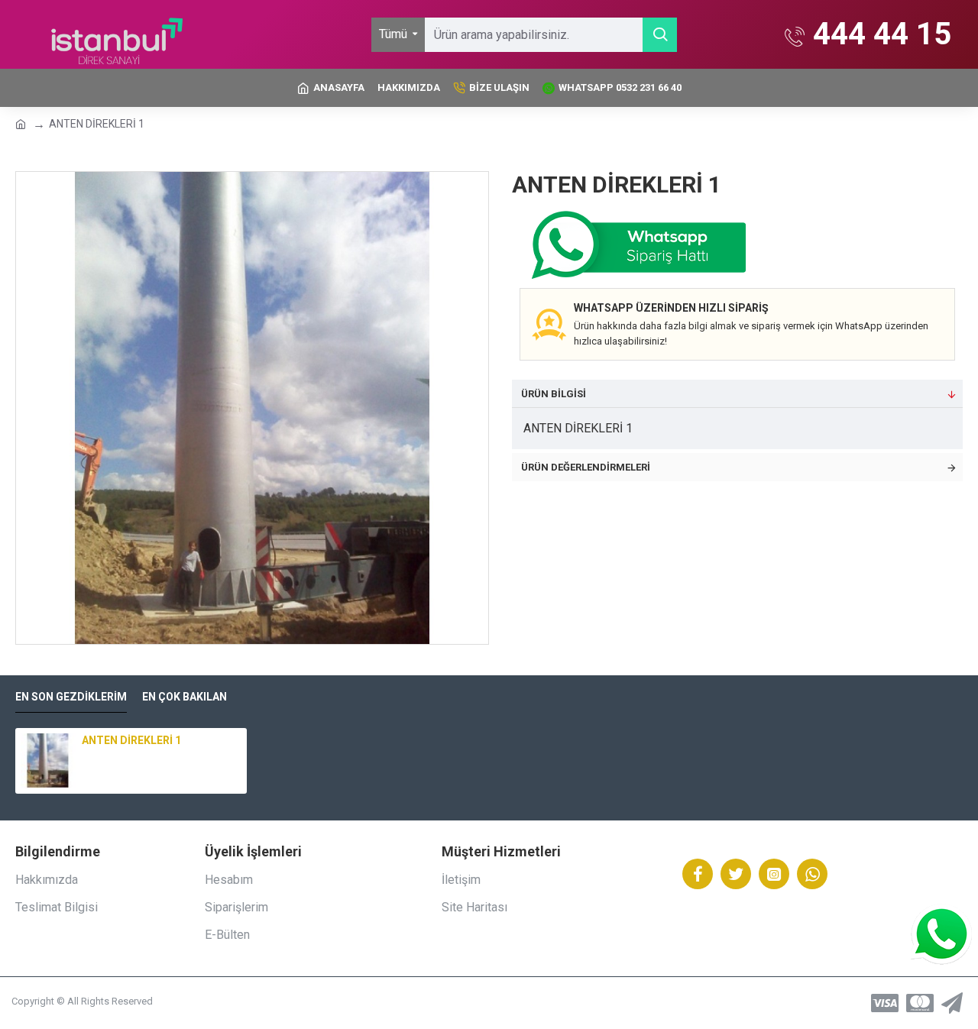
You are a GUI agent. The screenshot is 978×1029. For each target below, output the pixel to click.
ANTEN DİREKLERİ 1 (131, 740)
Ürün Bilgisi (553, 394)
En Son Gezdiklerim (71, 697)
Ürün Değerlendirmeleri (585, 467)
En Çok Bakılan (184, 697)
